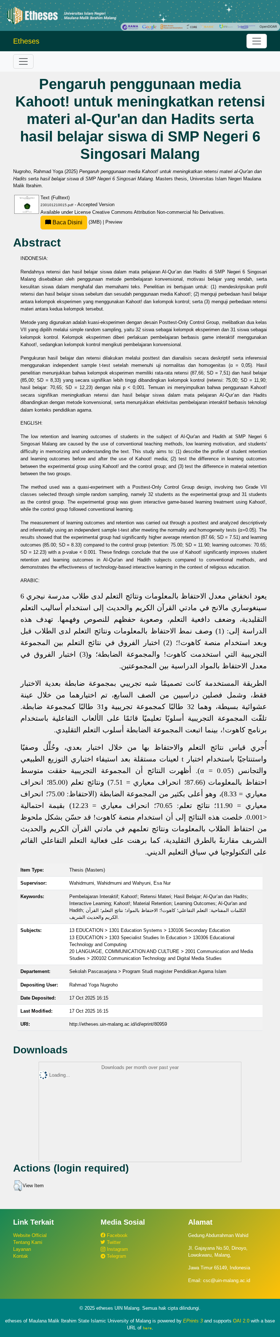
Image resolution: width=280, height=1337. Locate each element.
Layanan (22, 1249)
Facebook (116, 1235)
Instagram (116, 1249)
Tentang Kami (27, 1242)
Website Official (30, 1235)
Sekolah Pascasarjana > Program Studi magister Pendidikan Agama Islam (147, 971)
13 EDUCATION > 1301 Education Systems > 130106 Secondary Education (149, 930)
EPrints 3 (193, 1321)
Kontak (20, 1256)
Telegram (115, 1256)
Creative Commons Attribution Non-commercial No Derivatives (157, 212)
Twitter (113, 1242)
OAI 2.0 (241, 1321)
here (147, 1328)
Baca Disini (66, 222)
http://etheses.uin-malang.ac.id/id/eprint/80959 (118, 1024)
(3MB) (77, 222)
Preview (113, 222)
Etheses (26, 41)
